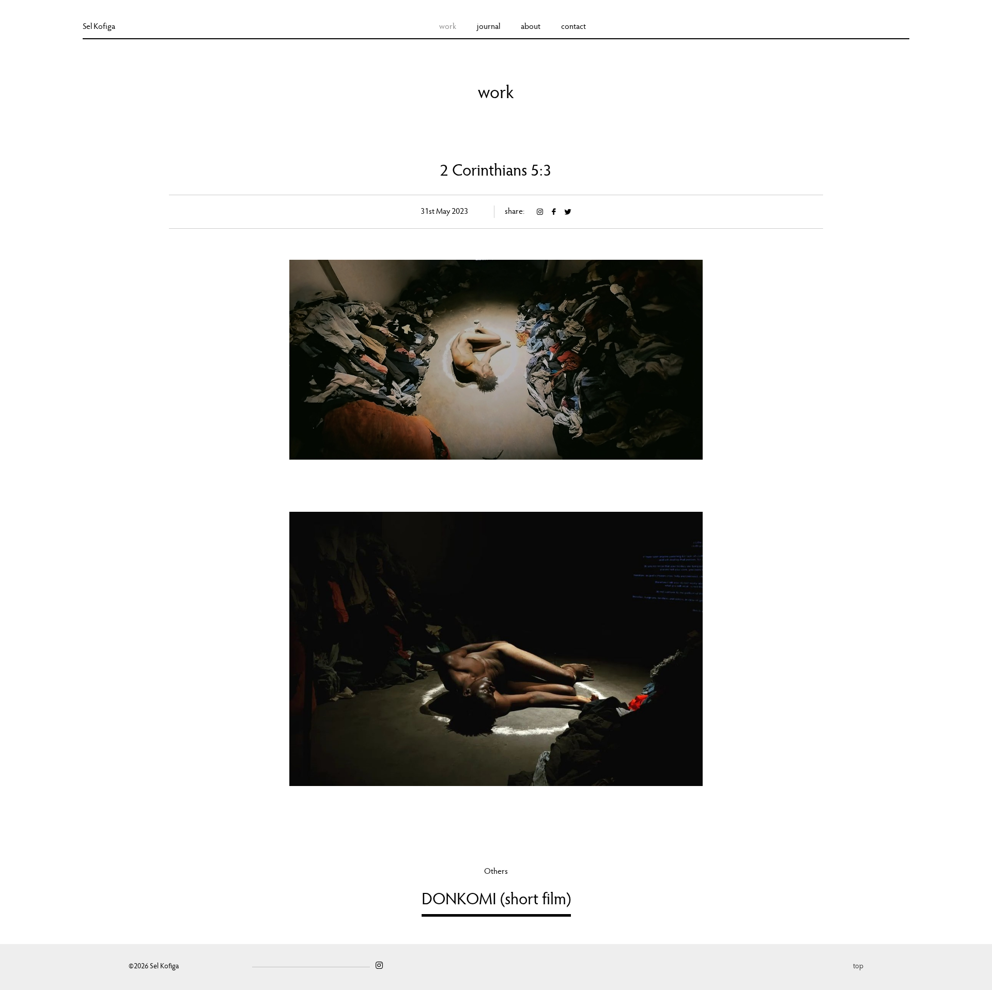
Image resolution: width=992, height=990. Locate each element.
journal (488, 27)
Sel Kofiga (99, 27)
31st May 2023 (444, 212)
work (447, 27)
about (530, 27)
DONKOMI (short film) (496, 900)
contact (573, 27)
